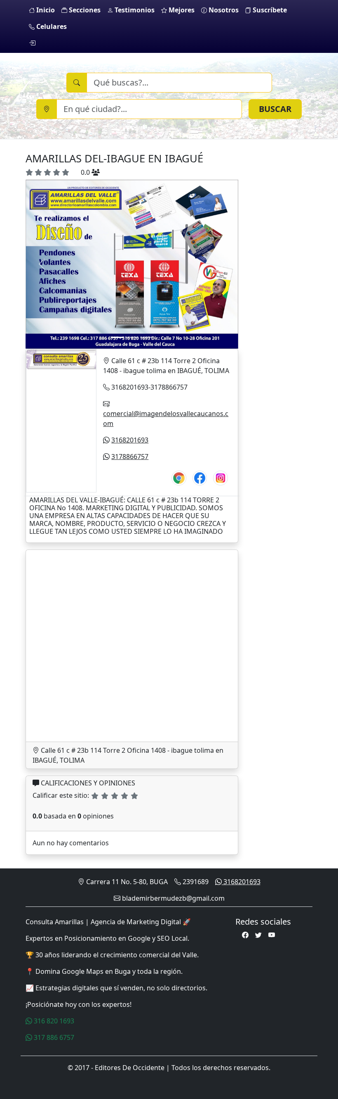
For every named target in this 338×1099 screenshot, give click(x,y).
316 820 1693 (53, 1020)
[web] (178, 477)
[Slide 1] (132, 337)
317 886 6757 (53, 1037)
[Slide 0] (117, 337)
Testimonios (134, 9)
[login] (32, 43)
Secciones (84, 9)
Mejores (181, 9)
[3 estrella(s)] (114, 795)
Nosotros (223, 9)
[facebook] (199, 477)
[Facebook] (245, 935)
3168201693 (129, 440)
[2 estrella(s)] (105, 795)
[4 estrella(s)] (124, 795)
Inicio (45, 9)
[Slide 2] (147, 337)
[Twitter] (258, 935)
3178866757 (129, 456)
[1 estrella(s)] (95, 795)
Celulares (51, 26)
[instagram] (220, 477)
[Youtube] (271, 935)
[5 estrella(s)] (134, 795)
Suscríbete (269, 9)
